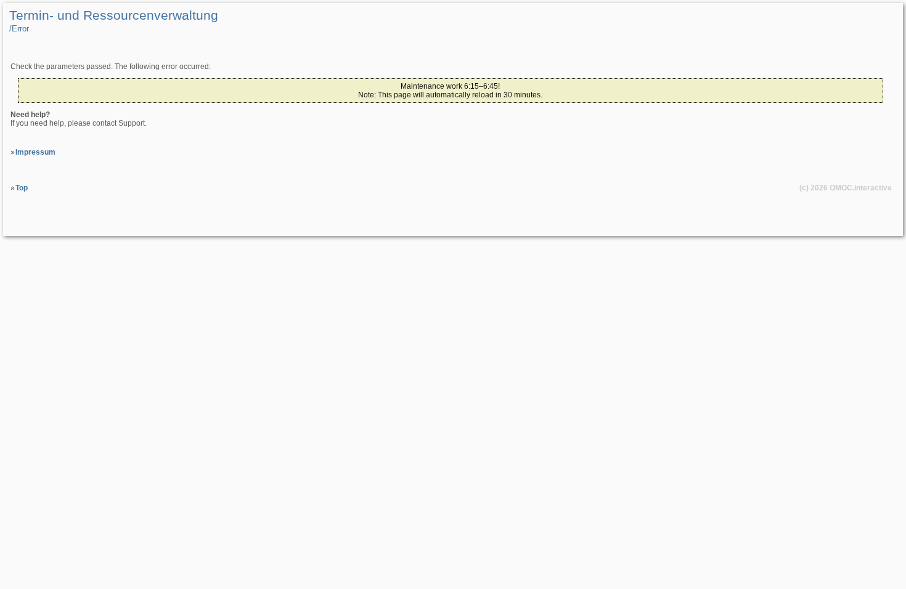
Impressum (35, 152)
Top (21, 188)
